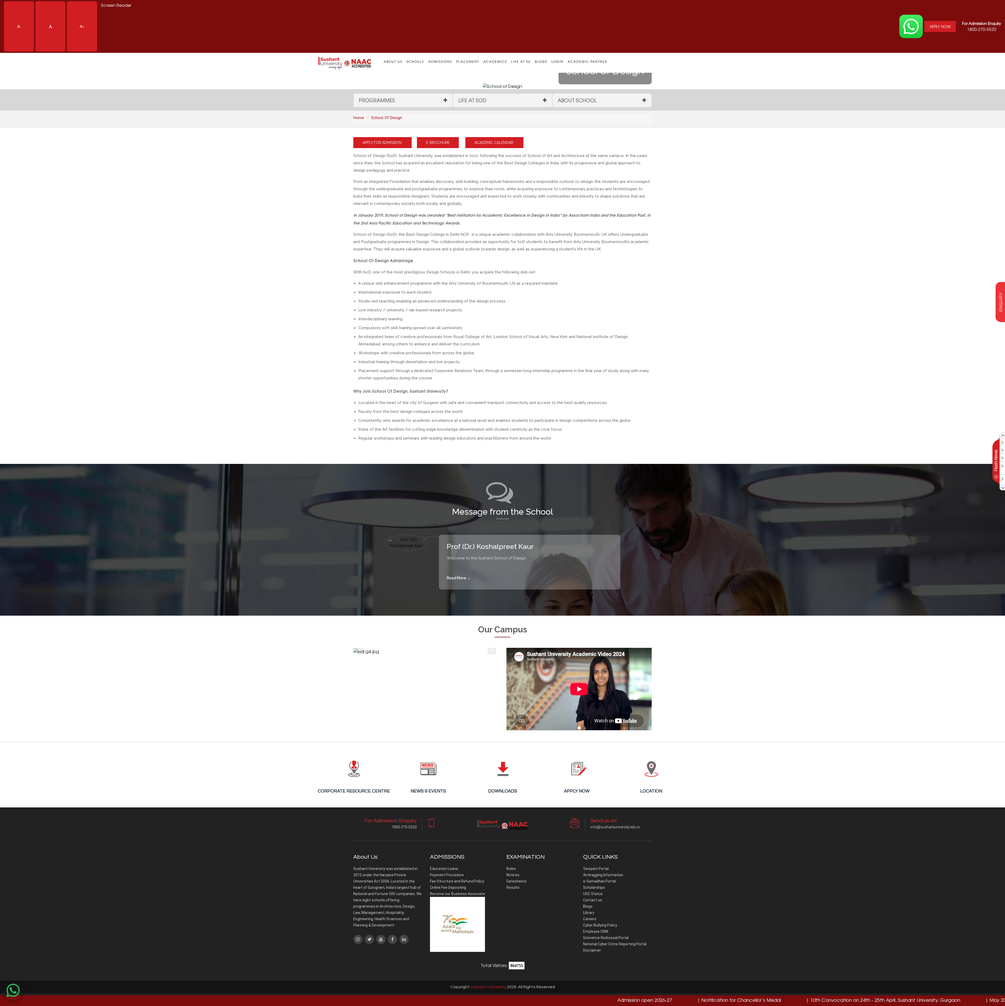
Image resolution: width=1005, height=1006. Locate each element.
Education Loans (444, 869)
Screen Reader (116, 5)
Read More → (459, 578)
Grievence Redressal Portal (606, 938)
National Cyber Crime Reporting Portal (614, 944)
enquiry (1000, 301)
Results (513, 887)
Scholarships (594, 887)
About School (577, 100)
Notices (513, 875)
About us (393, 61)
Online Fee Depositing (448, 887)
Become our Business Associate (457, 894)
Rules (511, 869)
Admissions (440, 61)
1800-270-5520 (981, 26)
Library (588, 913)
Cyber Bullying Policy (600, 925)
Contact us (592, 900)
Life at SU (521, 61)
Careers (589, 919)
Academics (495, 61)
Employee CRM (595, 931)
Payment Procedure (447, 875)
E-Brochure (438, 142)
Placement (467, 61)
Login (557, 61)
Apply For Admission (382, 142)
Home (358, 118)
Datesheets (516, 881)
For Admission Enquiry (981, 23)
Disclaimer (592, 950)
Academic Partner (587, 61)
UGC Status (593, 894)
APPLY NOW (940, 26)
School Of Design (386, 118)
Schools (415, 61)
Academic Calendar (494, 142)
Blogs (541, 61)
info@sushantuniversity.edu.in (615, 827)
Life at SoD (472, 100)
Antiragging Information (603, 875)
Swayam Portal (596, 869)
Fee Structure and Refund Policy (457, 881)
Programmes (377, 100)
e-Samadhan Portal (599, 881)
